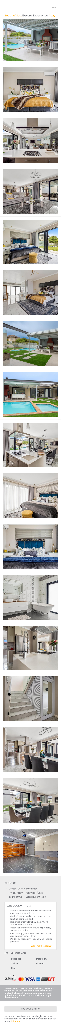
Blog (13, 968)
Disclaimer (31, 888)
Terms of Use (15, 897)
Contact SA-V (16, 888)
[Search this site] (42, 7)
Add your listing (30, 1009)
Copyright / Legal (34, 893)
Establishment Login (36, 897)
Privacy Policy (16, 893)
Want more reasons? (41, 946)
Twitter (15, 963)
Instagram (41, 958)
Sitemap (15, 1021)
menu (48, 7)
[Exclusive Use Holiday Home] (30, 89)
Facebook (16, 958)
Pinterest (40, 963)
